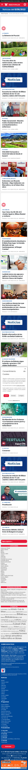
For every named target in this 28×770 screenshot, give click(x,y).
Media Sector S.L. (16, 400)
